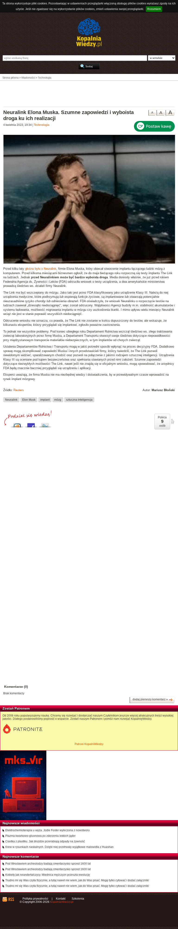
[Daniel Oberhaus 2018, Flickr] (89, 262)
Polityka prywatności (35, 898)
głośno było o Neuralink (40, 268)
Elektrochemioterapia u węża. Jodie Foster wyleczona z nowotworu (47, 830)
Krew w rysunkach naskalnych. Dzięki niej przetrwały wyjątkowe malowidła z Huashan (59, 847)
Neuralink (11, 399)
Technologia (41, 125)
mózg (57, 399)
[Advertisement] (89, 93)
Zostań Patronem (16, 708)
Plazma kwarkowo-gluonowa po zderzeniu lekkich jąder (40, 835)
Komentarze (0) (16, 686)
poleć (172, 421)
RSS (11, 899)
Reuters (18, 390)
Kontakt (60, 898)
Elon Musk (28, 399)
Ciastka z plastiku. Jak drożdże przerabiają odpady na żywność (45, 841)
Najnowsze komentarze (21, 856)
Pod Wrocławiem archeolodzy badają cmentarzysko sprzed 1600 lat (48, 863)
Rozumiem (154, 9)
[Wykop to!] (17, 424)
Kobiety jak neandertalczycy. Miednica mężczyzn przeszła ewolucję (47, 874)
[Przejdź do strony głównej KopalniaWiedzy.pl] (89, 32)
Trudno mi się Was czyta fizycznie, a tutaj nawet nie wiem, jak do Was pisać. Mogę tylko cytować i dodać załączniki (77, 880)
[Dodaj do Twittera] (45, 424)
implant (45, 399)
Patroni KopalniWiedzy (89, 744)
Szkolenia (78, 898)
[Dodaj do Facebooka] (31, 424)
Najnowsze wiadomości (21, 823)
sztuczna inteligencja (79, 399)
